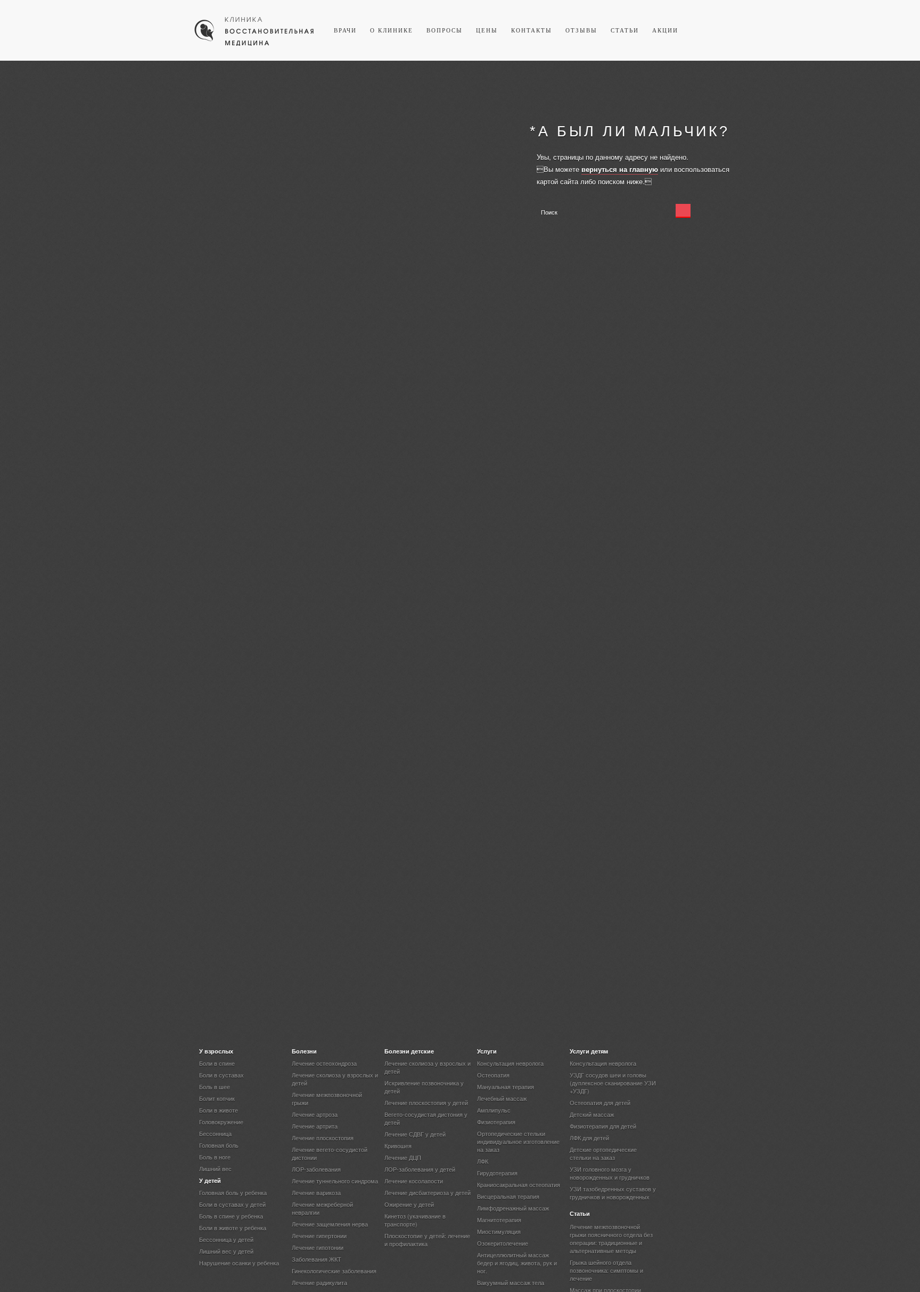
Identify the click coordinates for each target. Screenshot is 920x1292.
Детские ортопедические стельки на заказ (603, 1153)
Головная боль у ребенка (233, 1192)
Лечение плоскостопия (323, 1137)
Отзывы (581, 30)
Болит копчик (217, 1098)
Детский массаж (592, 1114)
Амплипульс (494, 1110)
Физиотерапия (496, 1121)
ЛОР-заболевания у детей (419, 1169)
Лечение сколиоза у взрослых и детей (335, 1079)
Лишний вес (215, 1168)
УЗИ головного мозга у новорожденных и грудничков (610, 1173)
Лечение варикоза (316, 1192)
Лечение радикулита (319, 1282)
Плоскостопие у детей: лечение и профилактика (427, 1239)
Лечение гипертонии (319, 1235)
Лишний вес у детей (226, 1251)
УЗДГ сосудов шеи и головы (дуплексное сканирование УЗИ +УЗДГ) (613, 1083)
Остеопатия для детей (600, 1102)
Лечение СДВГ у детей (415, 1134)
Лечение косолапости (413, 1180)
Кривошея (398, 1145)
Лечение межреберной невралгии (322, 1208)
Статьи (625, 30)
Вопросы (444, 30)
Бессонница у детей (226, 1239)
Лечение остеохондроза (324, 1063)
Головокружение (221, 1121)
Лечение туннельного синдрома (335, 1180)
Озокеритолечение (502, 1243)
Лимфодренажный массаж (513, 1208)
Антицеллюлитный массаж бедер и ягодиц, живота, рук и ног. (517, 1262)
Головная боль (219, 1145)
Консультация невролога (510, 1063)
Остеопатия (493, 1075)
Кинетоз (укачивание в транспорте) (415, 1220)
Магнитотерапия (499, 1219)
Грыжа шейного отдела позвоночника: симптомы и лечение (606, 1270)
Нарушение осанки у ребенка (239, 1262)
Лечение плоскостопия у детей (426, 1102)
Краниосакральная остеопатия (518, 1184)
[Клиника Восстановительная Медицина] (254, 44)
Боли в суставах (221, 1075)
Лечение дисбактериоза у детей (427, 1192)
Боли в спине (217, 1063)
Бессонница (215, 1133)
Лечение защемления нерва (330, 1224)
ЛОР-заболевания (316, 1169)
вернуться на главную (619, 169)
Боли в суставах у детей (232, 1204)
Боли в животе (218, 1110)
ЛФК (482, 1161)
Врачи (345, 30)
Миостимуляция (499, 1231)
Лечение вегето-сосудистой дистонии (329, 1153)
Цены (487, 30)
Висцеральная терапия (508, 1196)
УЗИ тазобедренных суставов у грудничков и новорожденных (613, 1192)
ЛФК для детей (589, 1137)
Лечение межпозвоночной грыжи (327, 1098)
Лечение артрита (315, 1126)
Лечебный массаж (502, 1098)
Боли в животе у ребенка (232, 1227)
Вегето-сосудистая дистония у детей (425, 1118)
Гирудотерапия (497, 1172)
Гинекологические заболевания (334, 1270)
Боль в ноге (215, 1157)
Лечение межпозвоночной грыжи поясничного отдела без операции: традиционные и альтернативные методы (611, 1238)
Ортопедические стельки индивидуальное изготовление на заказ (518, 1141)
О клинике (391, 30)
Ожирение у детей (409, 1204)
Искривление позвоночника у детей (424, 1087)
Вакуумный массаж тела (510, 1282)
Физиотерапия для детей (603, 1126)
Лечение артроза (315, 1114)
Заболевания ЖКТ (316, 1259)
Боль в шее (214, 1086)
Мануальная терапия (505, 1086)
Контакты (531, 30)
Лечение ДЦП (402, 1157)
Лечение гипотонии (317, 1247)
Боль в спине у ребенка (231, 1216)
